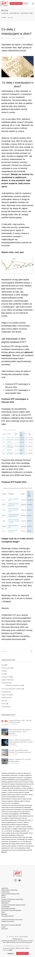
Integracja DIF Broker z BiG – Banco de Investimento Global (20, 721)
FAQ (2, 671)
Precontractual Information (8, 908)
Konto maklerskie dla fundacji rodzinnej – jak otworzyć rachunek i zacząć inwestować (20, 731)
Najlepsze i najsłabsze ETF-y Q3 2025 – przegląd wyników (20, 760)
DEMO (26, 3)
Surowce (3, 703)
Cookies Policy (5, 892)
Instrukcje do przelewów (7, 921)
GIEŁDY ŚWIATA (6, 680)
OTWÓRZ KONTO (16, 3)
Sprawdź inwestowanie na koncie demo (11, 919)
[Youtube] (19, 880)
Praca (3, 700)
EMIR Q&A (4, 914)
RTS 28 (3, 897)
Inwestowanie (5, 683)
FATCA (3, 912)
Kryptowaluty (5, 691)
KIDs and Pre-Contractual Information (11, 910)
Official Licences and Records (9, 890)
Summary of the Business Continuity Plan (12, 899)
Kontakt (3, 927)
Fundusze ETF (5, 677)
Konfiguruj (11, 953)
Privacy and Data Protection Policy (10, 894)
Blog (11, 17)
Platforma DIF (5, 697)
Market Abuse (5, 903)
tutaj (10, 950)
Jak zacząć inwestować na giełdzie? (11, 689)
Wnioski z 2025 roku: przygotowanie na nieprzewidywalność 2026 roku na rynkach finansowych (21, 742)
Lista (3, 424)
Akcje (3, 665)
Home (3, 17)
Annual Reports (5, 906)
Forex (3, 674)
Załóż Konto (4, 928)
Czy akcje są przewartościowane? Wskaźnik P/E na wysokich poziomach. (20, 751)
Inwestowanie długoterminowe (13, 685)
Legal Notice (4, 888)
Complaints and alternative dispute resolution (13, 905)
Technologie (4, 706)
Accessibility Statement (7, 916)
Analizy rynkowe (6, 668)
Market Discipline (6, 901)
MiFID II (3, 895)
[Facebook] (15, 880)
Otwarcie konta (5, 694)
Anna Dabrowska (19, 38)
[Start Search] (31, 651)
